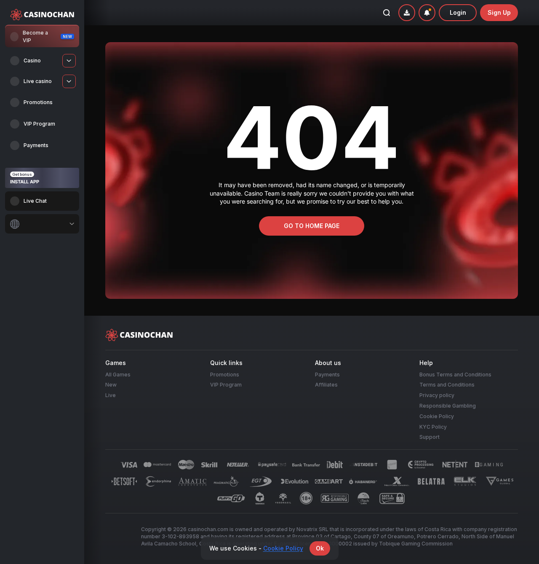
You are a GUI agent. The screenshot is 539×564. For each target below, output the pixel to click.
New (111, 384)
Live (110, 395)
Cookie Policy (436, 416)
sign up (499, 12)
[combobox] (42, 224)
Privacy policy (436, 395)
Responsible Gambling (447, 406)
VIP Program (226, 384)
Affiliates (326, 384)
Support (429, 437)
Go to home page (311, 225)
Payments (327, 374)
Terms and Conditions (447, 384)
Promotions (224, 374)
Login (458, 12)
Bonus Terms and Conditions (455, 374)
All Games (118, 374)
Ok (320, 548)
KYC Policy (433, 426)
